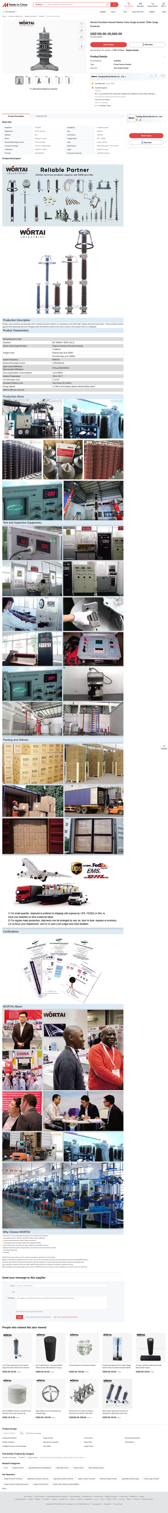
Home (4, 16)
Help (125, 12)
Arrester (41, 16)
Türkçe (129, 1499)
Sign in (163, 6)
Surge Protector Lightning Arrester (16, 1484)
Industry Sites (99, 1496)
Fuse (6, 1468)
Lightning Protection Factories (38, 1479)
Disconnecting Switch (132, 1438)
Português (46, 1499)
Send (19, 1317)
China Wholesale (74, 1496)
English (30, 1499)
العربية (96, 1499)
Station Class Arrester (53, 16)
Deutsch (79, 1499)
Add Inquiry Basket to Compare (44, 88)
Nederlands (88, 1499)
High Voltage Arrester (96, 1468)
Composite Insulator (9, 1438)
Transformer (129, 1442)
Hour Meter (47, 1446)
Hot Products (28, 1496)
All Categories (10, 12)
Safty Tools (88, 1442)
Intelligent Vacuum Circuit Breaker (14, 1446)
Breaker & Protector (31, 16)
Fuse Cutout (88, 1438)
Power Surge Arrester (151, 1479)
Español (37, 1499)
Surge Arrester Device (40, 1484)
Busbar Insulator (8, 1442)
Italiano (72, 1499)
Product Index (123, 1496)
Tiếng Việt (136, 1499)
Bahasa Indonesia (147, 1499)
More (4, 1488)
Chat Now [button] (149, 45)
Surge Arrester (48, 1438)
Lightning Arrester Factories (63, 1479)
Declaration (107, 1504)
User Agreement (97, 1504)
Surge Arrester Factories (86, 1479)
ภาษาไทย (121, 1499)
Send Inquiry (108, 45)
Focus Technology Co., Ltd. (69, 1504)
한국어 (102, 1499)
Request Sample (132, 50)
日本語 (109, 1499)
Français (54, 1499)
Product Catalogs (34, 1433)
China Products (39, 1496)
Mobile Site (133, 1496)
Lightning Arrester (62, 1468)
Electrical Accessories (50, 1442)
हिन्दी (114, 1499)
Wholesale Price (87, 1496)
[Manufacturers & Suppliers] (14, 4)
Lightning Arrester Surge (130, 1479)
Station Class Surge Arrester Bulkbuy (66, 1484)
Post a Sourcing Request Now (66, 1317)
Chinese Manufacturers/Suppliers (57, 1496)
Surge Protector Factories (13, 1479)
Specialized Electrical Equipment (39, 1468)
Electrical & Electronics (15, 16)
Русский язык (63, 1499)
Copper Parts (88, 1446)
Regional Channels (111, 1496)
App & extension (138, 12)
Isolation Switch (18, 1468)
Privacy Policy (118, 1504)
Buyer (113, 12)
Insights (141, 1496)
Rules (164, 12)
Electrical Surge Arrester (108, 1479)
